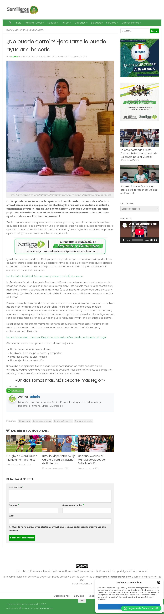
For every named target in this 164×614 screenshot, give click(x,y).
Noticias (51, 22)
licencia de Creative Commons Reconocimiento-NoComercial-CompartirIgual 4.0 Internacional (95, 571)
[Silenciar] (151, 240)
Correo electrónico (73, 505)
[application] (139, 232)
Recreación (36, 29)
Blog (9, 29)
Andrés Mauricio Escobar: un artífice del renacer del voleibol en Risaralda (139, 190)
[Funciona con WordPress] (20, 609)
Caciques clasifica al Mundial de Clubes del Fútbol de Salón (91, 459)
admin (14, 56)
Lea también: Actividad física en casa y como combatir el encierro (44, 276)
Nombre (14, 505)
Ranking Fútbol (33, 22)
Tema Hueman (46, 608)
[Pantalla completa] (155, 240)
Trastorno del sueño (84, 421)
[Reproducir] (123, 240)
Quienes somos (130, 22)
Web (11, 515)
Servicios (111, 22)
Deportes (80, 22)
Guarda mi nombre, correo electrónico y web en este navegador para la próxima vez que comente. (57, 528)
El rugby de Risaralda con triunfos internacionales (21, 457)
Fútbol (65, 22)
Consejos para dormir (41, 421)
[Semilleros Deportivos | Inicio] (22, 9)
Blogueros (97, 22)
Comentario (16, 487)
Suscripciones (62, 595)
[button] (159, 582)
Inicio (18, 22)
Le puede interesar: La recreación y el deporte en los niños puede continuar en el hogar (56, 337)
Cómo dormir (24, 421)
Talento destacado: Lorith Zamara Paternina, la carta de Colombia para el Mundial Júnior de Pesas (138, 155)
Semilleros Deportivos (63, 421)
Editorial (21, 29)
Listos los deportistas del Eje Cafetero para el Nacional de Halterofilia (58, 459)
